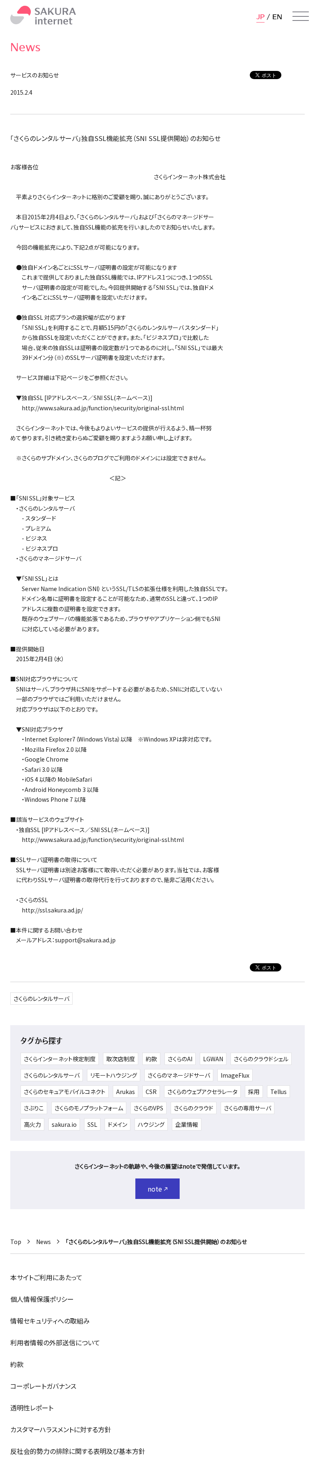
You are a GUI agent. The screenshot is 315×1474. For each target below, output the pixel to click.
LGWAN (213, 1059)
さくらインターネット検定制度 (60, 1059)
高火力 (32, 1124)
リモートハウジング (113, 1075)
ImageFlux (235, 1075)
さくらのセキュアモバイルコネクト (64, 1091)
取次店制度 (120, 1059)
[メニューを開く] (300, 16)
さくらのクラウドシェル (261, 1059)
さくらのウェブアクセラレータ (202, 1091)
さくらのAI (180, 1059)
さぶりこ (34, 1108)
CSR (151, 1091)
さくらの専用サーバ (247, 1108)
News (43, 1241)
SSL (92, 1124)
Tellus (278, 1091)
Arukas (125, 1091)
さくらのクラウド (193, 1108)
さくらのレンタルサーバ (41, 998)
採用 (254, 1091)
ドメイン (117, 1124)
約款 (151, 1059)
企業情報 (186, 1124)
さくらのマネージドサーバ (179, 1075)
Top (15, 1241)
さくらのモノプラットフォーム (89, 1108)
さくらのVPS (148, 1108)
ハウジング (151, 1124)
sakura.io (64, 1124)
